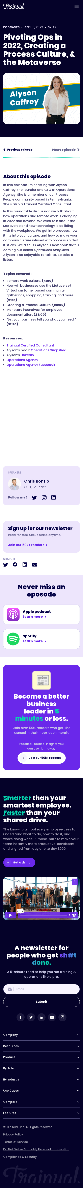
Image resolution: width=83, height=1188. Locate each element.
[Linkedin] (41, 1017)
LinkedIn (27, 355)
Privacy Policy (13, 1134)
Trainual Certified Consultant (30, 345)
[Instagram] (62, 1017)
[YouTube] (52, 1017)
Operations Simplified (48, 350)
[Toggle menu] (76, 6)
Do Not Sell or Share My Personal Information (36, 1149)
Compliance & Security (20, 1157)
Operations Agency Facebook (30, 364)
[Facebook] (21, 1017)
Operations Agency (22, 360)
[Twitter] (31, 1017)
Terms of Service (15, 1142)
